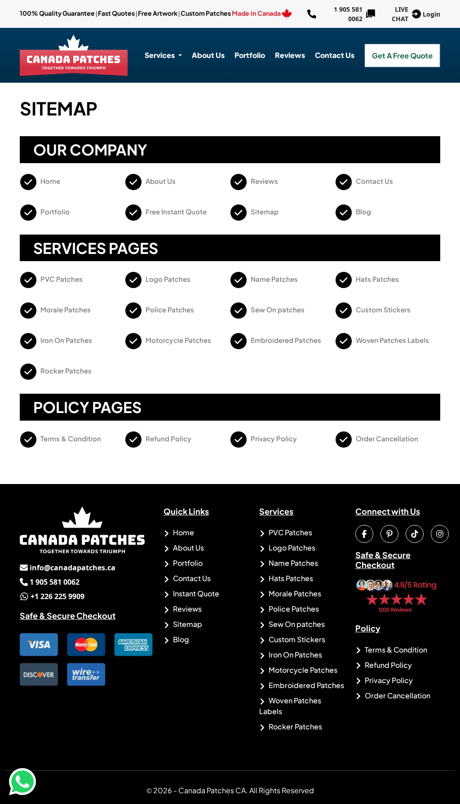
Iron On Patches (65, 340)
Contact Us (373, 181)
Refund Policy (167, 438)
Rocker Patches (65, 370)
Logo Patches (167, 279)
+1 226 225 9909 (52, 596)
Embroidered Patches (285, 340)
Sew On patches (277, 309)
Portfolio (249, 55)
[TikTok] (415, 534)
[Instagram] (440, 534)
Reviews (290, 55)
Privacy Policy (273, 438)
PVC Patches (61, 279)
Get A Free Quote (402, 55)
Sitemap (264, 211)
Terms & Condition (70, 438)
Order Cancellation (386, 438)
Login (431, 14)
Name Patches (273, 279)
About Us (160, 181)
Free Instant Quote (175, 211)
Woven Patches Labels (391, 340)
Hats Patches (376, 279)
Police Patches (169, 309)
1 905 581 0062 (335, 14)
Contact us (334, 55)
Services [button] (160, 55)
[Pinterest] (389, 534)
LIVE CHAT (400, 14)
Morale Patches (65, 309)
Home (49, 181)
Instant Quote (195, 593)
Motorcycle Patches (177, 340)
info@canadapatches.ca (67, 568)
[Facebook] (364, 534)
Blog (362, 211)
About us (208, 55)
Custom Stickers (382, 309)
